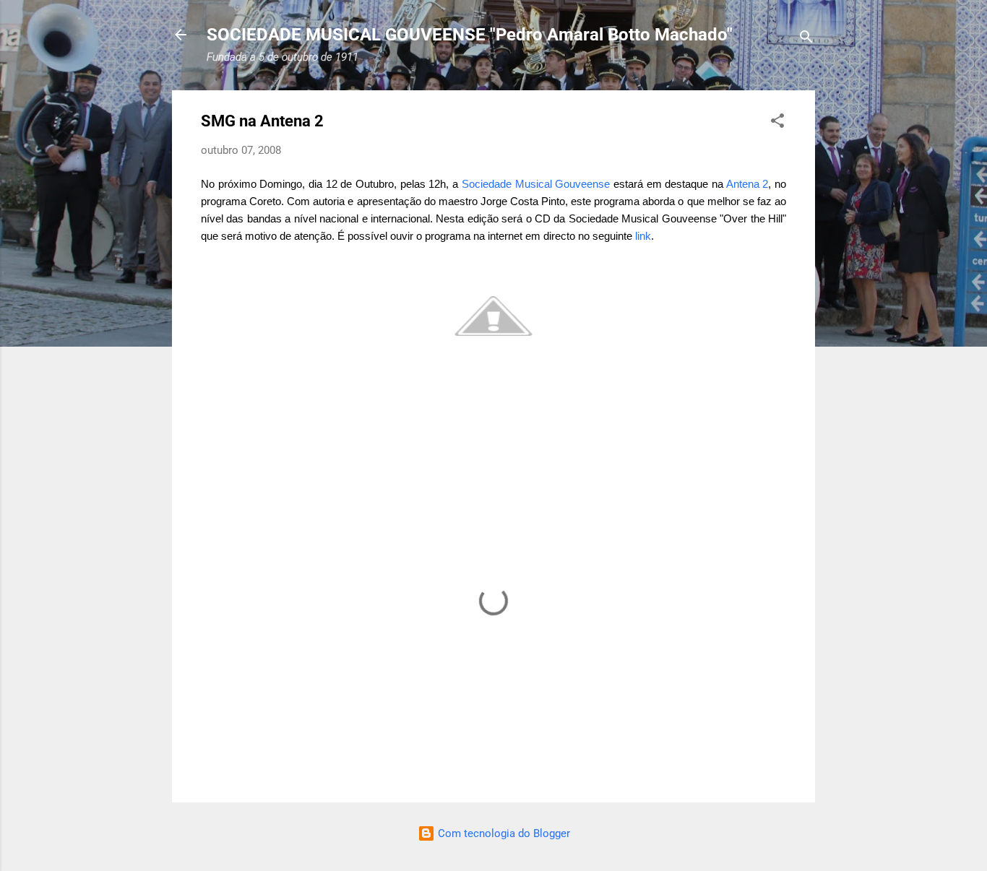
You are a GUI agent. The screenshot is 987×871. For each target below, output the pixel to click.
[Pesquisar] (806, 39)
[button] (777, 123)
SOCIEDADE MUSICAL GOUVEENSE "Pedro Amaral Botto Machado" (470, 35)
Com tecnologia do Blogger (502, 833)
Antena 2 (747, 184)
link (643, 236)
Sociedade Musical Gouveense (536, 184)
